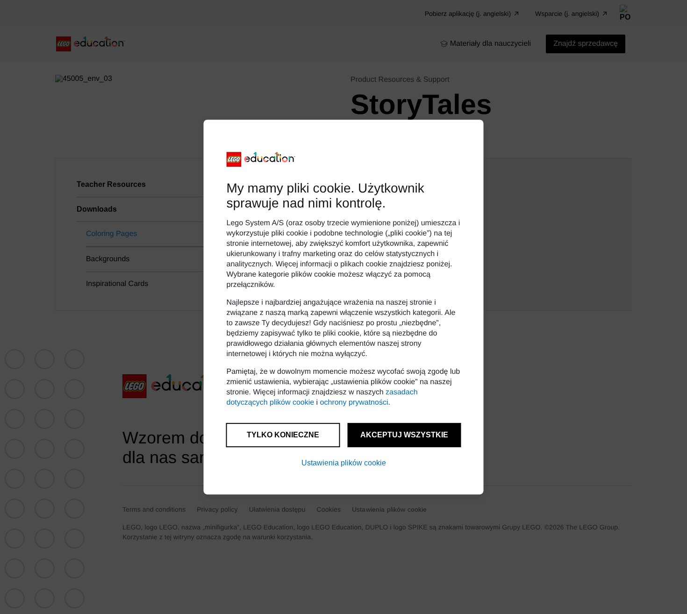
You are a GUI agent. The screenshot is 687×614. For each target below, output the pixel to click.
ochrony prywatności (354, 403)
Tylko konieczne (283, 435)
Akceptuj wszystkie (404, 435)
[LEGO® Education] (261, 159)
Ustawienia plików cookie (343, 463)
